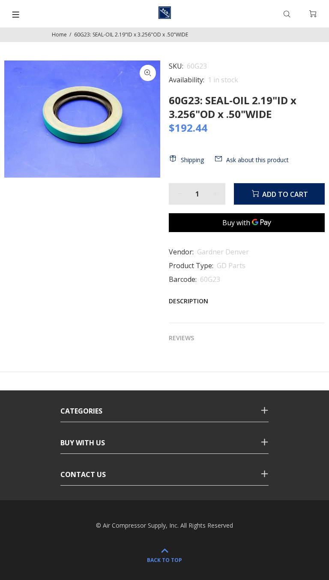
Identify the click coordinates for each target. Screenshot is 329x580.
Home (59, 34)
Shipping (192, 160)
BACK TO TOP (164, 560)
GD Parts (231, 265)
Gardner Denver (223, 252)
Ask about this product (257, 160)
